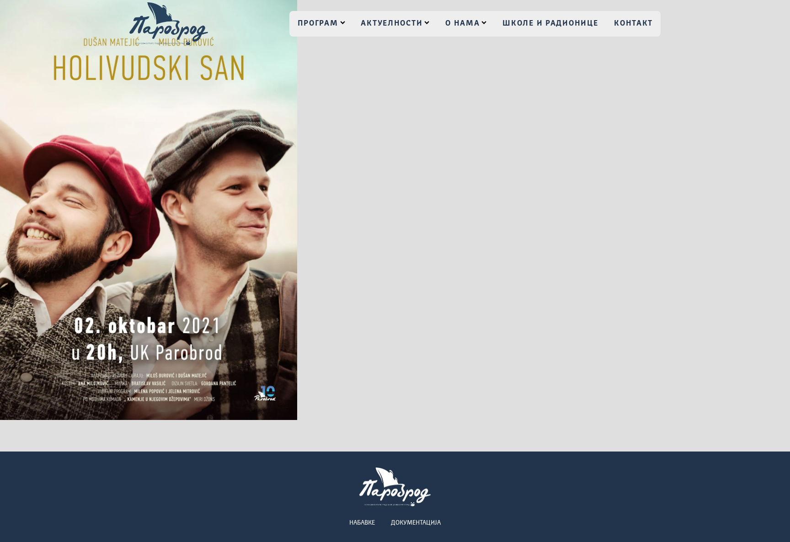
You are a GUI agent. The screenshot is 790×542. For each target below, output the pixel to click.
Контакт (633, 23)
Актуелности (391, 23)
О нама (462, 23)
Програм (318, 23)
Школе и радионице (550, 23)
